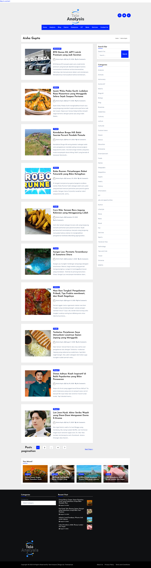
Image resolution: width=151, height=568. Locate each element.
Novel (100, 223)
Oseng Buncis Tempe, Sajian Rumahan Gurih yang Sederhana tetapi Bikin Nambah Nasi (71, 501)
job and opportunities (105, 200)
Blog (59, 27)
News (87, 27)
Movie (100, 214)
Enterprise (74, 27)
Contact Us (104, 27)
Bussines (101, 107)
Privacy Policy (109, 564)
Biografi (56, 370)
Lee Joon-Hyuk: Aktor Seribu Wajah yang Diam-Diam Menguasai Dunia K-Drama (71, 415)
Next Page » (89, 449)
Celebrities (101, 112)
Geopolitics (102, 172)
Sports (100, 237)
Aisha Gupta (60, 59)
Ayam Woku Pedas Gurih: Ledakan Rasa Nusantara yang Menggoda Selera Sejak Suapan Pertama (70, 94)
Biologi (100, 98)
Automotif (57, 48)
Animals (100, 75)
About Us (100, 564)
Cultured (101, 126)
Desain (100, 135)
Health (100, 177)
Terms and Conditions (123, 564)
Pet (99, 228)
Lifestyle (101, 209)
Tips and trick (102, 251)
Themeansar (69, 564)
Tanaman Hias (103, 242)
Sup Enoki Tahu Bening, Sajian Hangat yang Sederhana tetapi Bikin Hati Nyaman (71, 510)
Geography (101, 167)
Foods (56, 206)
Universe (101, 260)
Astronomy (102, 79)
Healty (100, 181)
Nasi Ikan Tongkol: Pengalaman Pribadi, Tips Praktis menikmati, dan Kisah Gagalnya (69, 293)
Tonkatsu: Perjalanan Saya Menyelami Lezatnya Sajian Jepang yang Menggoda (67, 335)
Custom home (102, 130)
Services (95, 27)
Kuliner (56, 87)
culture (100, 121)
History (100, 186)
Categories (24, 499)
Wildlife (100, 265)
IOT (82, 27)
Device (66, 27)
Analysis (52, 27)
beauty (100, 89)
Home (45, 27)
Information (102, 191)
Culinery (56, 287)
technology (102, 246)
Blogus (60, 564)
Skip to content (5, 1)
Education (101, 144)
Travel (56, 129)
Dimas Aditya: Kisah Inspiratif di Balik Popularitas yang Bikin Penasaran (69, 376)
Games (56, 168)
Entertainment (103, 154)
